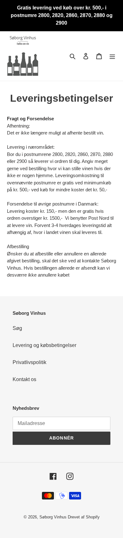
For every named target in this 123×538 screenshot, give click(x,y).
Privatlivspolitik (29, 362)
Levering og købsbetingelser (44, 345)
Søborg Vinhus (53, 517)
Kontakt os (24, 379)
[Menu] (112, 56)
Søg (17, 328)
